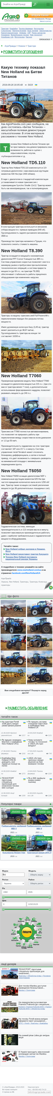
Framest (22, 1007)
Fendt (27, 1023)
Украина (4, 582)
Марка (5, 871)
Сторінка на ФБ (8, 1092)
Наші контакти (33, 1087)
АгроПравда (10, 46)
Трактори (31, 46)
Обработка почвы (34, 976)
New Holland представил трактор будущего (26, 554)
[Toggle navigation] (48, 4)
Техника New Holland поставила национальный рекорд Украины (21, 558)
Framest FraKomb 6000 (35, 1007)
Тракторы (24, 582)
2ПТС (21, 1023)
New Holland (14, 582)
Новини (21, 46)
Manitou (22, 990)
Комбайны (44, 1023)
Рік (3, 888)
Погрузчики (30, 990)
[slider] (3, 897)
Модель (32, 871)
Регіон (5, 880)
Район (31, 880)
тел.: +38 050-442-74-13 (37, 1090)
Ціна (4, 900)
